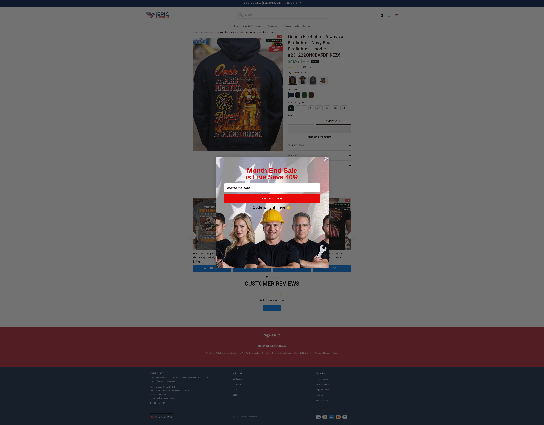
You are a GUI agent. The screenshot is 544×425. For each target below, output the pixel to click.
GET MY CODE (272, 198)
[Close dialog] (325, 159)
